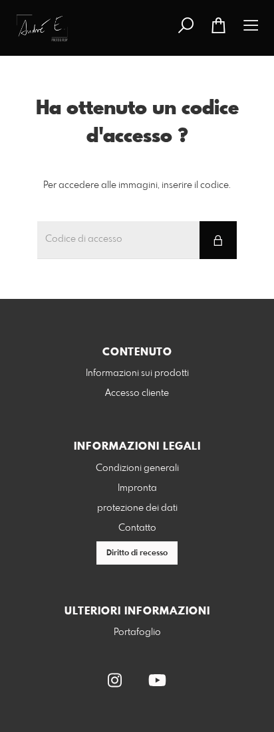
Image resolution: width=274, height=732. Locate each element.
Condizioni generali (137, 468)
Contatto (137, 528)
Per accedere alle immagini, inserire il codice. (137, 185)
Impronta (137, 488)
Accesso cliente (137, 393)
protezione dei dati (137, 508)
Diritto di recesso (137, 553)
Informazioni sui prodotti (137, 373)
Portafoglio (137, 632)
